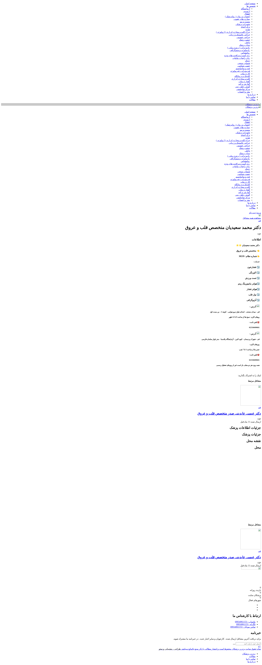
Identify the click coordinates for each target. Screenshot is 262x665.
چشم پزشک (244, 40)
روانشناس (245, 53)
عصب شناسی (243, 66)
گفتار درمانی (244, 81)
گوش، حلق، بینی (242, 86)
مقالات (252, 99)
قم (259, 220)
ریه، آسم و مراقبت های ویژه (237, 55)
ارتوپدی (246, 11)
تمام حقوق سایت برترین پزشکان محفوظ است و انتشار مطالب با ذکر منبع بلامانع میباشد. (221, 649)
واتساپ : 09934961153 (245, 622)
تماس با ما (250, 97)
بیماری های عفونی (241, 19)
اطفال (247, 14)
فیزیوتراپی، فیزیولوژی (240, 71)
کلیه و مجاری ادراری (240, 79)
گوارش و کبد (244, 84)
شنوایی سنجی (243, 63)
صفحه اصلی (249, 3)
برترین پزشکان (248, 654)
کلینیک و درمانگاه (242, 76)
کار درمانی (245, 73)
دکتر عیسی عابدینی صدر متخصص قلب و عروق (229, 413)
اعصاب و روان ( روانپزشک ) (237, 16)
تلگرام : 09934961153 (245, 624)
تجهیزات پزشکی (243, 24)
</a (259, 646)
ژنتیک (247, 60)
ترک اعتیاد (245, 27)
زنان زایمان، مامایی (241, 58)
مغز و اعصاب (244, 92)
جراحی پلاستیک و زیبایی (239, 35)
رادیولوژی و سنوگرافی (240, 50)
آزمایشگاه (245, 9)
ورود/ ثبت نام (255, 213)
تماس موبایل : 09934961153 (242, 627)
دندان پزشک (244, 45)
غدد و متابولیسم (243, 68)
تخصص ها (251, 6)
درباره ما (251, 94)
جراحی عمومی (243, 37)
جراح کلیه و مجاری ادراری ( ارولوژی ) (233, 32)
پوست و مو (245, 22)
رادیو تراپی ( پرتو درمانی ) (238, 47)
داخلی (247, 42)
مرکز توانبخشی (243, 89)
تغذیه (247, 29)
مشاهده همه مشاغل (252, 218)
